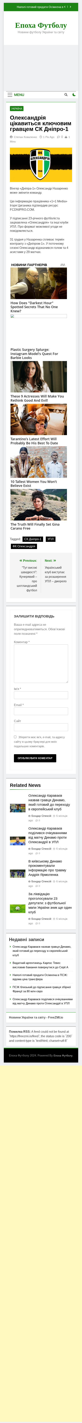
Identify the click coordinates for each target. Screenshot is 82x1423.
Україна (16, 108)
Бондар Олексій (41, 815)
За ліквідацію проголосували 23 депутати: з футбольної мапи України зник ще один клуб (50, 903)
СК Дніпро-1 (32, 539)
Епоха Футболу (41, 25)
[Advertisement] (41, 68)
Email (19, 705)
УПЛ (50, 539)
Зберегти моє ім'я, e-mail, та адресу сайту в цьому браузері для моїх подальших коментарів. (39, 741)
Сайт (17, 721)
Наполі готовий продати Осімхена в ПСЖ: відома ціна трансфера (40, 7)
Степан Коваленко (25, 136)
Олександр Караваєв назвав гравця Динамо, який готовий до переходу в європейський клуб (42, 951)
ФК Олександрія (24, 546)
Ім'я (17, 689)
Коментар (22, 642)
